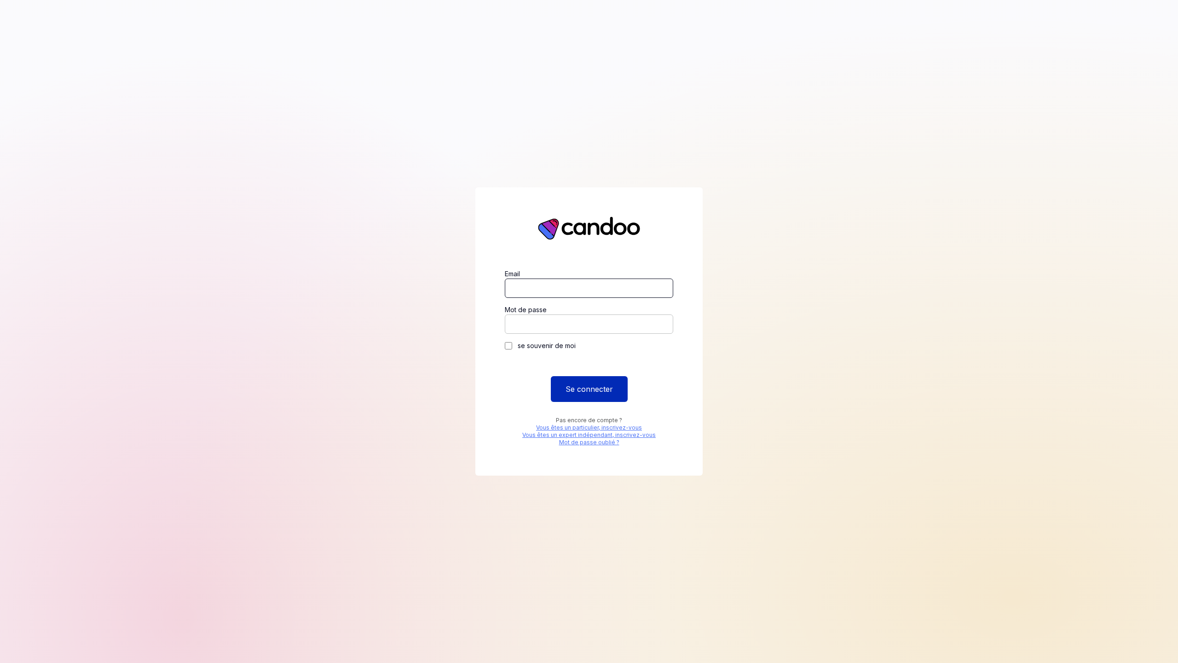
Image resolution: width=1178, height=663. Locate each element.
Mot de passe (526, 310)
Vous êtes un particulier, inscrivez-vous (589, 427)
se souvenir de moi (547, 345)
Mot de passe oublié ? (589, 442)
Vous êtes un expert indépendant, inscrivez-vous (589, 434)
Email (512, 274)
